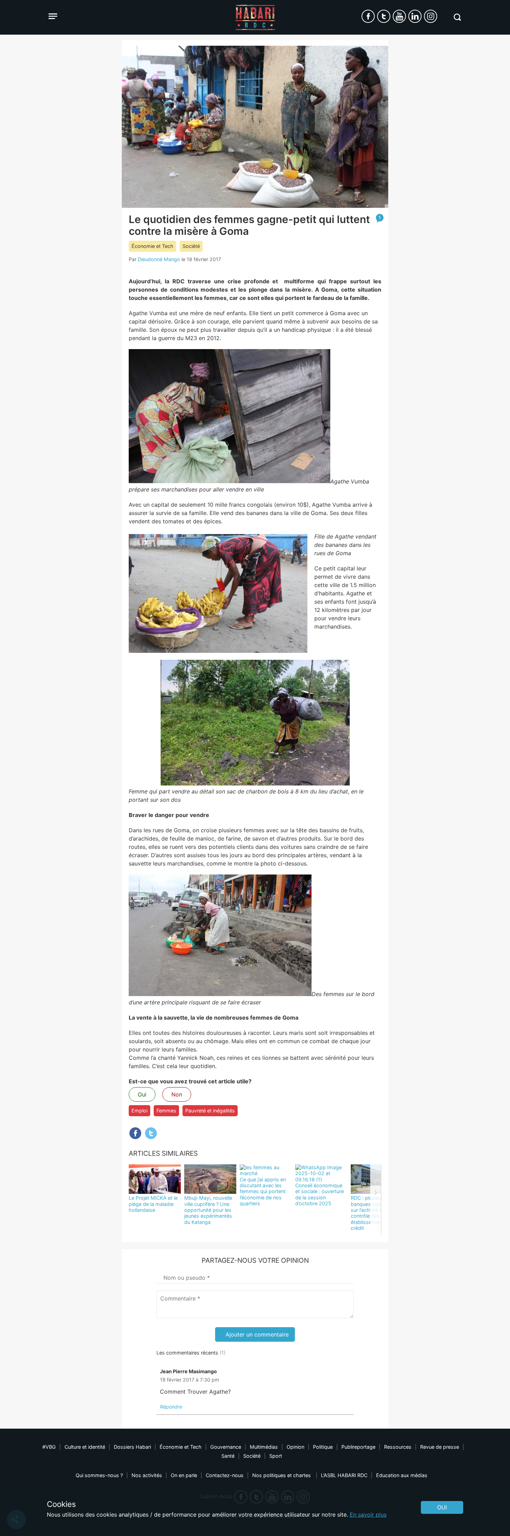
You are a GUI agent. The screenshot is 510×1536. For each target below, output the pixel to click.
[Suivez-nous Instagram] (430, 16)
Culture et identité (85, 1447)
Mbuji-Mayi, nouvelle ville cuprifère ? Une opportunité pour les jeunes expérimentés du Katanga (208, 1210)
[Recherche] (457, 17)
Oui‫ (442, 1507)
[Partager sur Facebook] (135, 1133)
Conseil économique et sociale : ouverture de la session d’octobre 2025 (319, 1194)
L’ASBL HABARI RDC (344, 1475)
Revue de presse (439, 1447)
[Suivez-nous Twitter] (383, 16)
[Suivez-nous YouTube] (399, 16)
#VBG (49, 1447)
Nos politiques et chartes (282, 1475)
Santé (228, 1456)
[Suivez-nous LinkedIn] (415, 16)
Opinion (295, 1447)
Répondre (171, 1407)
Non (176, 1094)
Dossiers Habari (132, 1447)
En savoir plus (368, 1514)
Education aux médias (401, 1475)
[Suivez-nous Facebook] (368, 16)
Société (191, 246)
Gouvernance (225, 1447)
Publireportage (358, 1447)
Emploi (139, 1110)
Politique (323, 1447)
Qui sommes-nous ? (99, 1475)
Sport (275, 1456)
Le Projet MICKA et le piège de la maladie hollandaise (153, 1204)
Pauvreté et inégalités (210, 1110)
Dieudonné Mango (159, 259)
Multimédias (264, 1447)
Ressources (397, 1447)
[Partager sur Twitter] (151, 1133)
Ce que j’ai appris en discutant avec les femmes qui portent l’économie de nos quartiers (263, 1191)
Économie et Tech (152, 246)
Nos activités (146, 1475)
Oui (142, 1094)
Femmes (166, 1110)
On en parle (184, 1475)
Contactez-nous (225, 1475)
